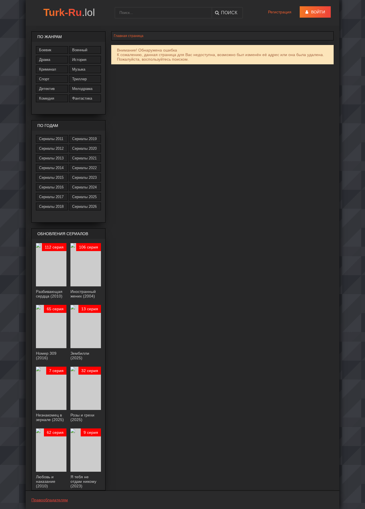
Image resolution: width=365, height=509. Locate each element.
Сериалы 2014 (51, 168)
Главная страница (128, 36)
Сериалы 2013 (51, 158)
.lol (69, 12)
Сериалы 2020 (84, 148)
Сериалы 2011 (51, 139)
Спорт (44, 79)
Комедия (46, 98)
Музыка (78, 69)
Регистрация (279, 12)
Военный (79, 50)
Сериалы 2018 (51, 206)
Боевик (45, 50)
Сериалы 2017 (51, 197)
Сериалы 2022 (84, 168)
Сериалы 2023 (84, 177)
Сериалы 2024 (84, 187)
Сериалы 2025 (84, 197)
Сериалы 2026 (84, 206)
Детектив (47, 89)
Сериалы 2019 (84, 139)
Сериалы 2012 (51, 148)
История (79, 60)
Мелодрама (82, 89)
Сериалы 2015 (51, 177)
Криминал (47, 69)
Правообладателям (49, 500)
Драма (44, 60)
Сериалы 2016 (51, 187)
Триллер (79, 79)
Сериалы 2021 (84, 158)
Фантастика (82, 98)
